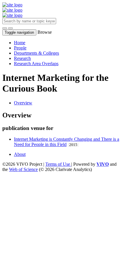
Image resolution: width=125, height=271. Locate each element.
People (20, 47)
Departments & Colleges (36, 53)
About (20, 154)
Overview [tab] (23, 102)
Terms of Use (58, 164)
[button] (4, 28)
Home (19, 42)
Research (22, 58)
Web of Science (23, 169)
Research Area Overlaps (36, 63)
